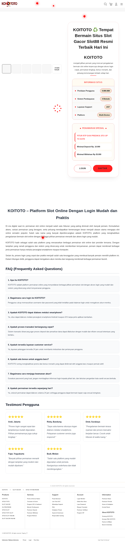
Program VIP (80, 513)
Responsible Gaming (58, 515)
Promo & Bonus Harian (33, 498)
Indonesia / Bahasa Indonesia (10, 540)
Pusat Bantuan (56, 498)
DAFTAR (102, 168)
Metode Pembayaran (33, 507)
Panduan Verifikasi (82, 510)
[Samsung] (7, 4)
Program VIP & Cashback (34, 504)
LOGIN (82, 168)
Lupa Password (81, 504)
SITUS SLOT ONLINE (8, 515)
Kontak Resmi (106, 507)
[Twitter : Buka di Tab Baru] (115, 540)
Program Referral (32, 515)
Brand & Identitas (107, 524)
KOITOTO (5, 498)
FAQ (53, 507)
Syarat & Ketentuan (57, 513)
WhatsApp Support (57, 504)
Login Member (81, 498)
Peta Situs (36, 540)
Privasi (24, 540)
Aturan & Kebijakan (107, 504)
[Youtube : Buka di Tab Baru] (122, 540)
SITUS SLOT (5, 510)
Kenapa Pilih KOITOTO (108, 519)
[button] (110, 4)
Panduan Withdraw (32, 513)
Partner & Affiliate (107, 522)
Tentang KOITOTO (107, 516)
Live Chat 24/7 (56, 501)
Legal (30, 540)
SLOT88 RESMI (6, 507)
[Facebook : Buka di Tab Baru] (112, 540)
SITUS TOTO (6, 501)
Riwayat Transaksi (82, 507)
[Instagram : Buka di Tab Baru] (118, 540)
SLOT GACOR (6, 504)
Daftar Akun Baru (82, 501)
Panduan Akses (106, 498)
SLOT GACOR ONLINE (8, 518)
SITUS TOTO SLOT (7, 513)
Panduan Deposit (32, 510)
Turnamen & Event (32, 501)
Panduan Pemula (107, 501)
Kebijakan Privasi (57, 510)
